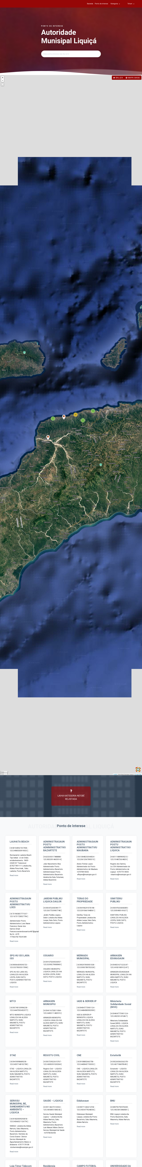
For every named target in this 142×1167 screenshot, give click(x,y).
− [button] (2, 80)
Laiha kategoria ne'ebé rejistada (71, 797)
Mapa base (133, 77)
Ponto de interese (101, 4)
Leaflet (115, 774)
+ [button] (2, 77)
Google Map (138, 774)
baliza (119, 77)
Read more (14, 875)
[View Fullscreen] (2, 84)
